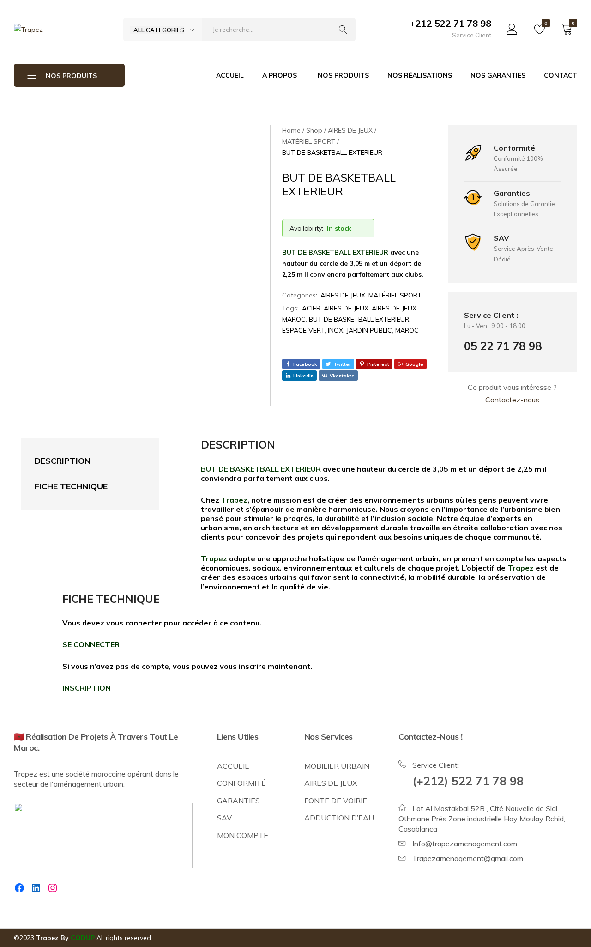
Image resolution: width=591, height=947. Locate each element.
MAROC (407, 330)
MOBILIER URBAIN (336, 766)
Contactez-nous (512, 399)
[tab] (81, 461)
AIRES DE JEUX (342, 295)
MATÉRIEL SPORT (395, 295)
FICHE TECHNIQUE (71, 486)
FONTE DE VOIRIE (335, 800)
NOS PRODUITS (343, 75)
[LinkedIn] (36, 887)
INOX (335, 330)
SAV (224, 817)
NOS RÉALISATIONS (419, 75)
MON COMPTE (242, 835)
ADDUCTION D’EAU (339, 817)
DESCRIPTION (62, 460)
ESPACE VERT (303, 330)
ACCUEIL (230, 75)
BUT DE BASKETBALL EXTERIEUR (359, 319)
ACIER (311, 308)
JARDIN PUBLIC (369, 330)
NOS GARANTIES (497, 75)
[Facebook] (19, 887)
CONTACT (560, 75)
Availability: (306, 228)
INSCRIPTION (86, 687)
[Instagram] (52, 887)
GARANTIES (238, 800)
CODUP (83, 938)
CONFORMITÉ (241, 783)
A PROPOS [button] (279, 75)
